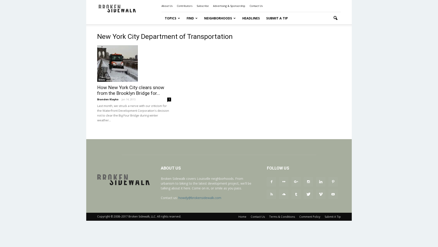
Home (242, 217)
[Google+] (296, 181)
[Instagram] (308, 181)
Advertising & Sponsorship (229, 6)
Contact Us (256, 6)
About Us (167, 6)
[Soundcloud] (283, 194)
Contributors (184, 6)
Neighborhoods (218, 18)
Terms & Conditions (282, 217)
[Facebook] (271, 181)
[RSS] (271, 194)
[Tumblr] (296, 194)
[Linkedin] (320, 181)
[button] (335, 18)
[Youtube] (333, 194)
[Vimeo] (320, 194)
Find (190, 18)
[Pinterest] (333, 181)
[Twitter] (308, 194)
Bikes (102, 79)
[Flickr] (283, 181)
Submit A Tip (277, 18)
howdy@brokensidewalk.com (199, 198)
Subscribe (203, 6)
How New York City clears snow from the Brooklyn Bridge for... (130, 90)
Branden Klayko (107, 99)
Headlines (251, 18)
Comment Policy (309, 217)
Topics (170, 18)
